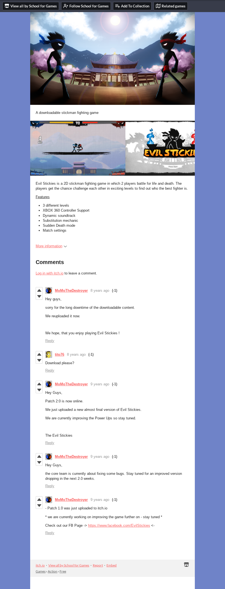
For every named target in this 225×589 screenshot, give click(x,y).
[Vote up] (39, 290)
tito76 (59, 354)
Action (52, 571)
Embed (111, 565)
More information (49, 246)
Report (98, 565)
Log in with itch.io (49, 273)
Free (63, 571)
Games (41, 571)
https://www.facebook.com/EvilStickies (119, 525)
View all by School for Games (68, 565)
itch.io (40, 565)
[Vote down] (39, 296)
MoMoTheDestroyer (71, 290)
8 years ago (100, 290)
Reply (49, 341)
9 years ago (100, 384)
